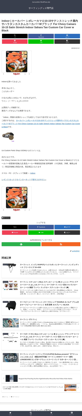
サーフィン (7, 217)
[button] (67, 41)
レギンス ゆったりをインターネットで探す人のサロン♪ (24, 180)
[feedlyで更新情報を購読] (21, 244)
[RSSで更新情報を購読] (60, 244)
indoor (32, 173)
